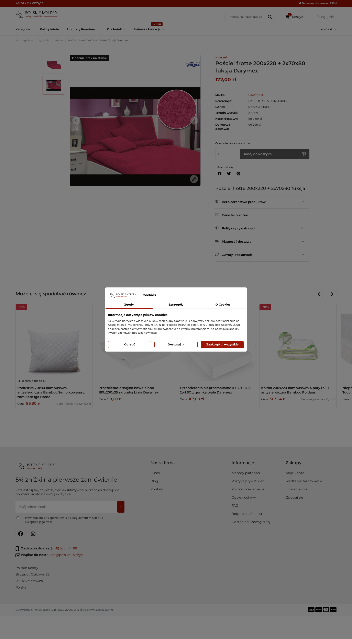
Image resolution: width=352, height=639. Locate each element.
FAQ (235, 505)
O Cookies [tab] (223, 304)
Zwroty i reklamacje (237, 255)
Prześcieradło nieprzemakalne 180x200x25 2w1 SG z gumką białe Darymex (215, 390)
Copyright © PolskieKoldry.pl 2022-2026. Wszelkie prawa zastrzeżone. (64, 610)
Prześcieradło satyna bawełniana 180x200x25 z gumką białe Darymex (128, 390)
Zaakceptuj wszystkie (222, 344)
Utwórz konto (297, 489)
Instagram (33, 534)
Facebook (20, 534)
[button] (257, 464)
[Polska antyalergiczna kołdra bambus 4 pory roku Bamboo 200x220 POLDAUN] (298, 342)
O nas (155, 473)
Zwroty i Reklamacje (248, 489)
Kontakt (157, 489)
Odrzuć (129, 344)
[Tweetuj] (229, 173)
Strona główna (24, 40)
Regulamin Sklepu (247, 514)
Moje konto (295, 473)
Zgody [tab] (129, 304)
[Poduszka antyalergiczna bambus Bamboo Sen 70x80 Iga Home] (54, 342)
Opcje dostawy (244, 497)
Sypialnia (43, 40)
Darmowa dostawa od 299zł (319, 3)
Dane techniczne (235, 215)
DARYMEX (255, 95)
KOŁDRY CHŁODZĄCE (29, 3)
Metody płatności (246, 473)
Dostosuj (175, 344)
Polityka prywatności (238, 228)
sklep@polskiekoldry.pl (65, 555)
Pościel (58, 40)
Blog (154, 481)
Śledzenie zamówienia (304, 481)
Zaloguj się (294, 497)
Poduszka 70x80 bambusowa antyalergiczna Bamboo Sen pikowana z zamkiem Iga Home (51, 392)
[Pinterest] (238, 173)
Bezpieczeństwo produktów (244, 202)
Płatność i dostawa (236, 241)
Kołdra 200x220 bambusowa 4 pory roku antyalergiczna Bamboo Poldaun (295, 390)
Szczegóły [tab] (175, 304)
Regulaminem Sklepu (86, 518)
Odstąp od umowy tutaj (251, 522)
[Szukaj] (270, 17)
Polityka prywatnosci (248, 481)
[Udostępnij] (219, 173)
